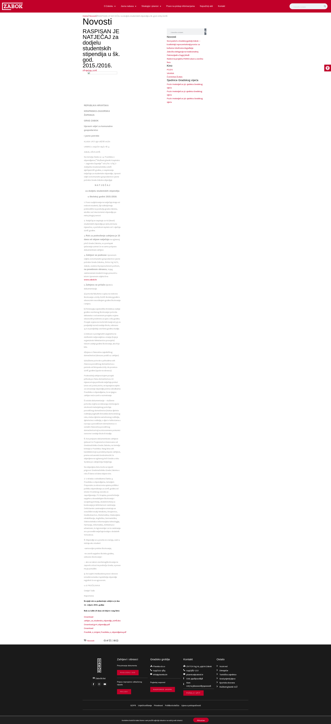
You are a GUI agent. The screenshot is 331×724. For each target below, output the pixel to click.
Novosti (92, 15)
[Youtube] (105, 684)
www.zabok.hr (90, 279)
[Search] (325, 6)
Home (85, 15)
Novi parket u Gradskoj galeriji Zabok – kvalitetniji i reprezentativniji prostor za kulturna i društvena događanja (183, 44)
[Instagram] (99, 684)
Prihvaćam (201, 720)
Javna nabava (127, 6)
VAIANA (170, 72)
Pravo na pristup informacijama (180, 6)
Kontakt (221, 6)
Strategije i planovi (150, 6)
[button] (327, 68)
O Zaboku (108, 6)
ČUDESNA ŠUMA (174, 76)
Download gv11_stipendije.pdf (97, 624)
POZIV (170, 69)
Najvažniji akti (206, 6)
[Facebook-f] (93, 684)
